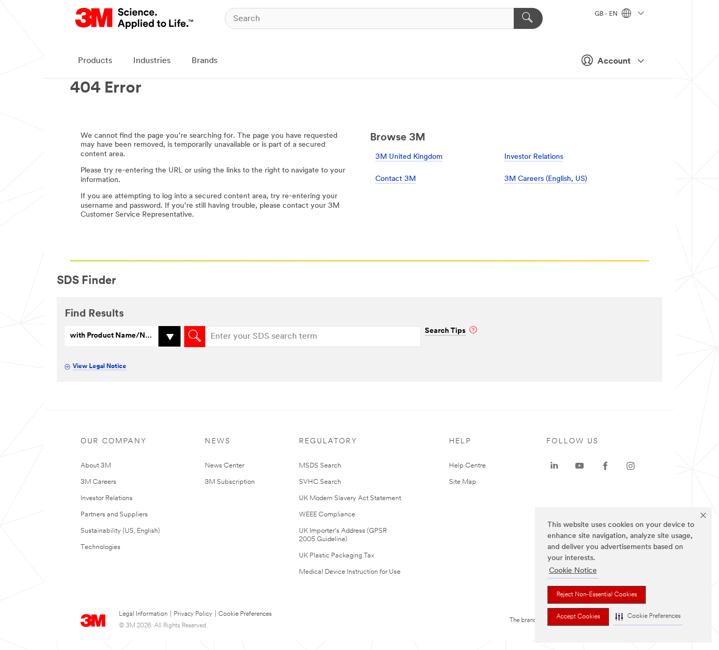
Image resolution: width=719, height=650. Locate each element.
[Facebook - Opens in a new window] (605, 466)
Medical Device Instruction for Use (350, 571)
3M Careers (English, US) (545, 179)
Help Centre (467, 465)
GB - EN (607, 14)
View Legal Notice (99, 366)
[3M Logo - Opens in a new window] (135, 18)
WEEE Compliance (327, 514)
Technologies (101, 547)
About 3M (96, 465)
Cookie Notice (573, 571)
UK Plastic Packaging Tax (336, 555)
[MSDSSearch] (194, 336)
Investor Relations (533, 157)
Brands (204, 61)
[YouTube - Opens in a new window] (579, 466)
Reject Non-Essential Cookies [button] (596, 595)
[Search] (528, 18)
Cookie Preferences (245, 614)
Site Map (462, 482)
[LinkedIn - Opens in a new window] (554, 466)
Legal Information (143, 614)
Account (614, 61)
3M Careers (98, 482)
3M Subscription (230, 482)
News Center (224, 465)
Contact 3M (395, 179)
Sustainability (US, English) (120, 530)
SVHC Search (320, 482)
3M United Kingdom (409, 157)
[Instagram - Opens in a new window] (630, 466)
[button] (648, 616)
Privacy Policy (193, 614)
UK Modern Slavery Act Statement (350, 498)
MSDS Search (320, 465)
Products (95, 61)
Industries (152, 61)
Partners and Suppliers (114, 514)
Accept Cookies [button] (578, 617)
